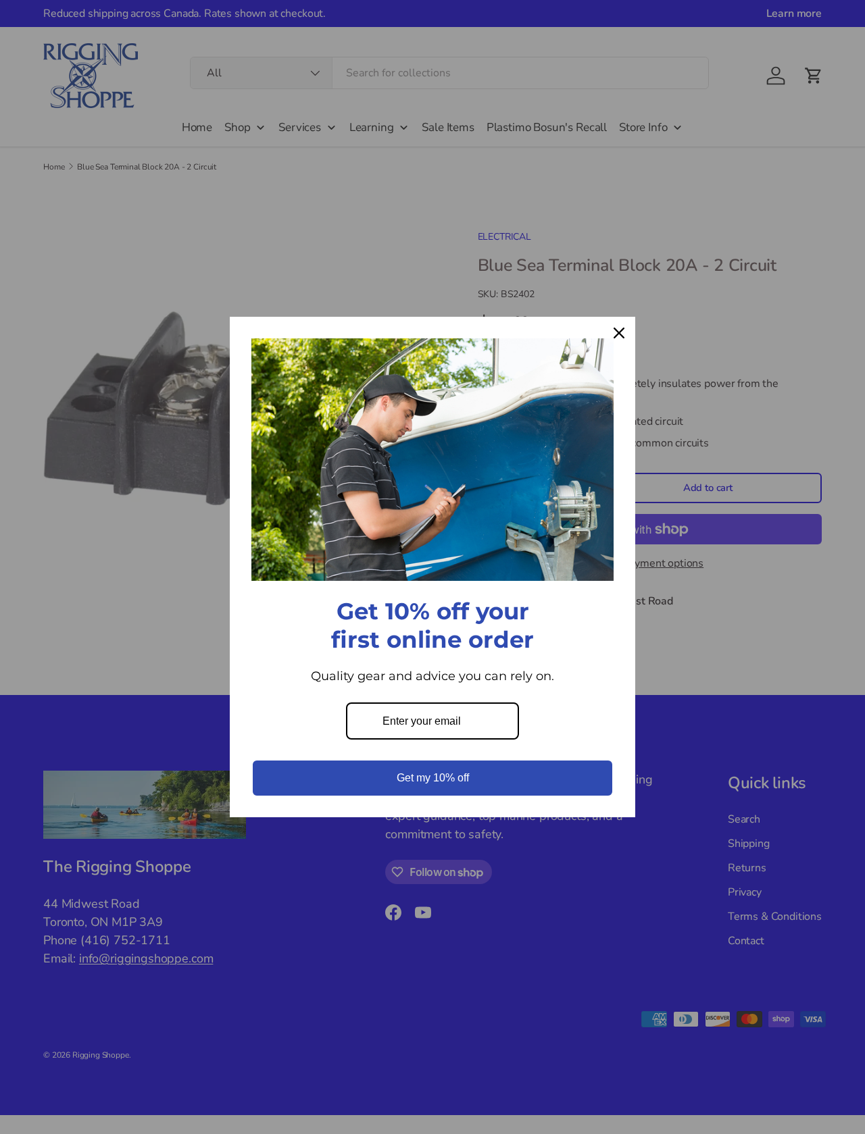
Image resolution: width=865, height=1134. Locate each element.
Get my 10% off (433, 777)
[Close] (619, 333)
